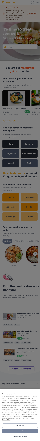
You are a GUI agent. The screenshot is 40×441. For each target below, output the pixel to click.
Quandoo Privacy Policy (22, 418)
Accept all (20, 431)
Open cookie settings (20, 436)
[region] (20, 415)
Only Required (20, 425)
